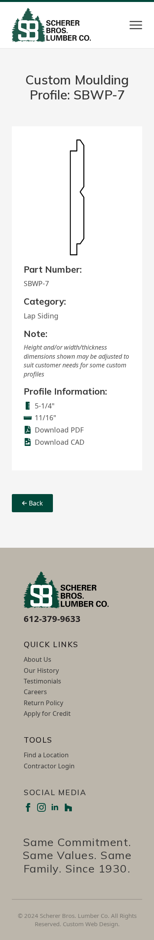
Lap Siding (41, 315)
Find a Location (46, 755)
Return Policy (43, 702)
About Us (37, 659)
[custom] (68, 807)
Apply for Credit (47, 713)
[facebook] (28, 807)
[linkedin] (55, 807)
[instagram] (41, 807)
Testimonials (42, 681)
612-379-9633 (52, 618)
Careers (35, 691)
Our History (41, 670)
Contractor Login (49, 766)
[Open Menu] (136, 25)
